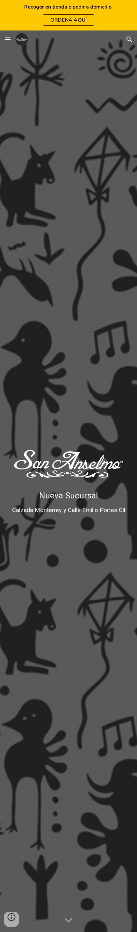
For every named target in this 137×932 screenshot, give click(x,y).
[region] (68, 15)
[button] (7, 39)
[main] (69, 502)
